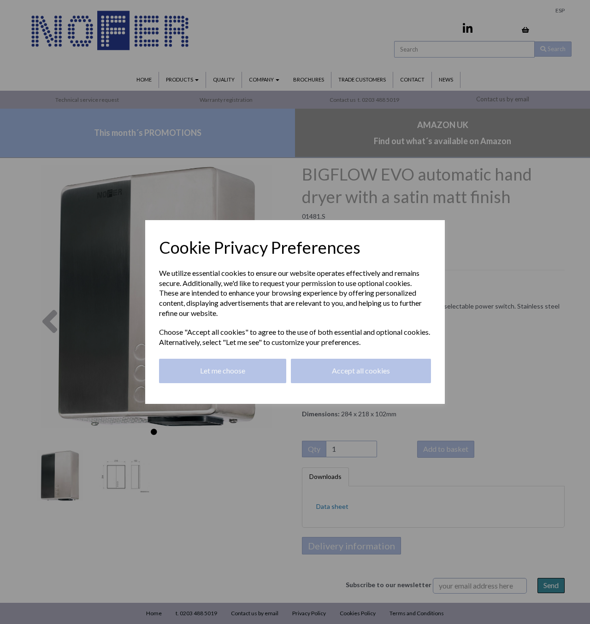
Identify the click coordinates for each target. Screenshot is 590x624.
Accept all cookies (361, 370)
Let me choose (222, 370)
